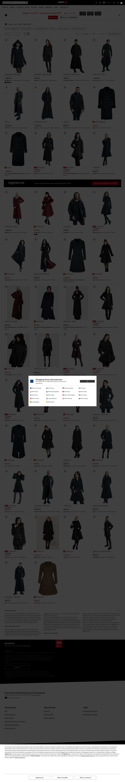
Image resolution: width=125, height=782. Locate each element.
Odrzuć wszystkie (62, 777)
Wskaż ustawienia (85, 778)
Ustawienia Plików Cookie (87, 756)
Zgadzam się (39, 777)
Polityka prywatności (19, 757)
